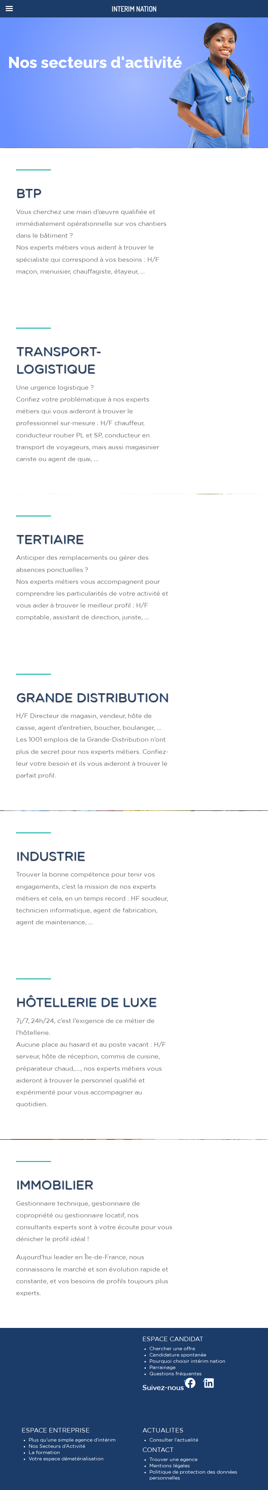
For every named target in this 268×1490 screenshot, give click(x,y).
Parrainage (162, 1367)
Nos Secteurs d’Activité (57, 1446)
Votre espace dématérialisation (66, 1459)
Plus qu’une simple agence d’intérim (72, 1440)
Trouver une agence (173, 1459)
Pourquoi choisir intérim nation (187, 1361)
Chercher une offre (172, 1348)
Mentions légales (169, 1466)
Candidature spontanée (177, 1355)
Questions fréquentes (175, 1373)
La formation (44, 1452)
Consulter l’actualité (173, 1440)
